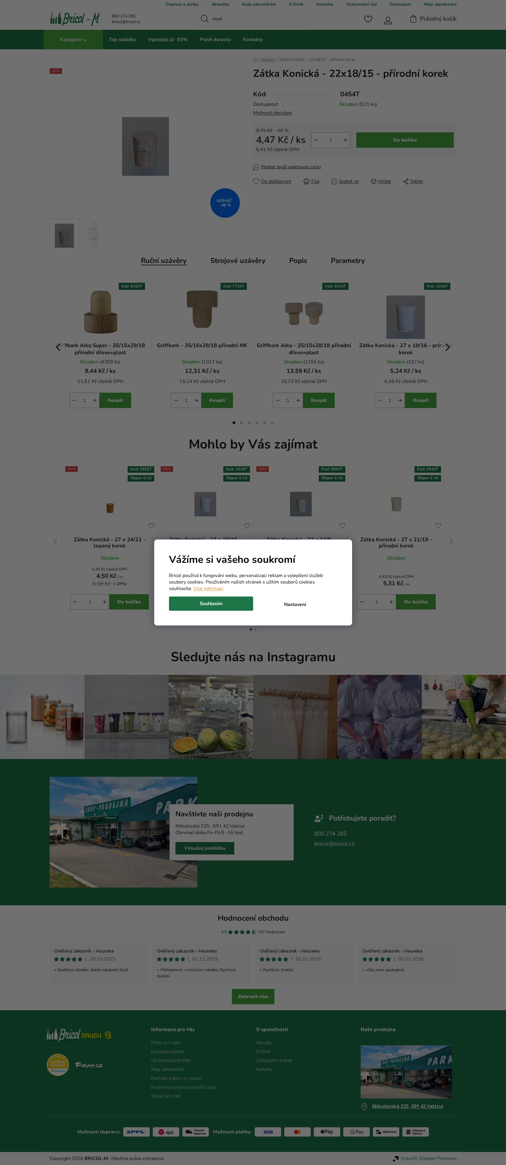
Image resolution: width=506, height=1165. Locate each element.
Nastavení (295, 604)
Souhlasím (211, 603)
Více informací (208, 588)
